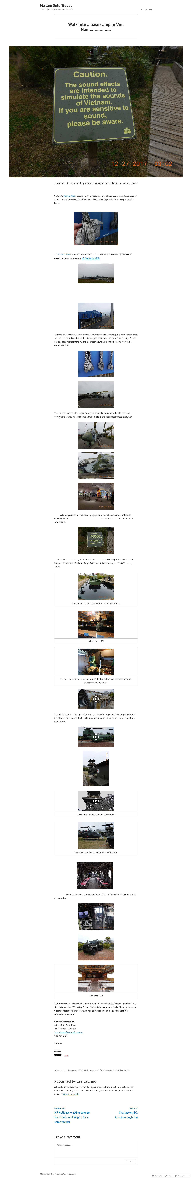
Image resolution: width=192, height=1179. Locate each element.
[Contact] (146, 9)
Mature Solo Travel (56, 5)
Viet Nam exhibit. (90, 258)
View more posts (71, 1094)
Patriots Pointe (108, 1070)
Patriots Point (69, 196)
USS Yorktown (64, 254)
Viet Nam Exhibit (123, 1070)
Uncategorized (92, 1070)
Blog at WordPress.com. (66, 1174)
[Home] (142, 9)
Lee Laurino (61, 1070)
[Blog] (150, 9)
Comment (129, 1161)
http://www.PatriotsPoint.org (68, 1032)
